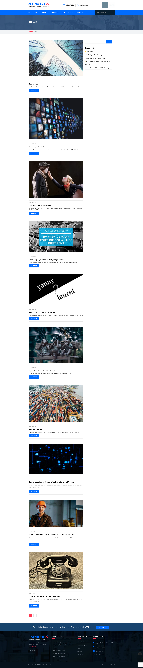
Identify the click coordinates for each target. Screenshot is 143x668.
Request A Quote (82, 645)
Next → (41, 616)
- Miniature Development (58, 653)
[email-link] (64, 5)
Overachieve (33, 84)
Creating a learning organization (40, 205)
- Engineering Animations (58, 650)
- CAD (53, 647)
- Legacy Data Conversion (58, 656)
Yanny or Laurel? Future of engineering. (42, 312)
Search (109, 41)
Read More (34, 90)
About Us (70, 12)
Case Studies (55, 12)
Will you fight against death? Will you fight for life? (46, 260)
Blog (63, 12)
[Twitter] (30, 651)
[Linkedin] (35, 651)
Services (36, 12)
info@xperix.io (70, 5)
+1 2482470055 (83, 6)
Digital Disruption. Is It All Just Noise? (42, 371)
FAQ (79, 648)
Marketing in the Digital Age (38, 147)
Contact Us (79, 12)
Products (45, 12)
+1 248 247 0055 (100, 647)
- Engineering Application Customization (62, 644)
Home (29, 12)
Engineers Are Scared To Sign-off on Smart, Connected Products (51, 482)
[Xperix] (39, 5)
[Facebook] (32, 651)
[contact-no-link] (78, 5)
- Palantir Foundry (56, 642)
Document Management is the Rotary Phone (44, 596)
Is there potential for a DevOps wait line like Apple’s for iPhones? (51, 535)
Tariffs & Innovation (36, 429)
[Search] (113, 12)
